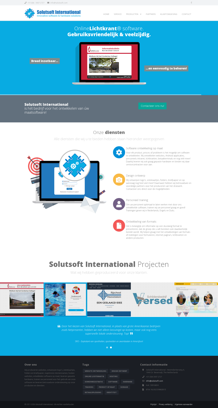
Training (89, 387)
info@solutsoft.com (58, 2)
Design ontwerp (119, 371)
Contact (186, 14)
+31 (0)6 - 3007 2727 (35, 2)
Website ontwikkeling (95, 371)
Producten (133, 14)
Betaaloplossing (93, 392)
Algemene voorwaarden (183, 404)
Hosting (113, 376)
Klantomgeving (168, 14)
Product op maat (107, 387)
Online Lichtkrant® (94, 376)
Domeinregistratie (94, 382)
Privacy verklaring (165, 404)
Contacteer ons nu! (152, 106)
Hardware (127, 382)
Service (118, 14)
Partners (151, 14)
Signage (124, 387)
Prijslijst (153, 404)
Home (106, 14)
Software (112, 382)
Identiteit (112, 392)
